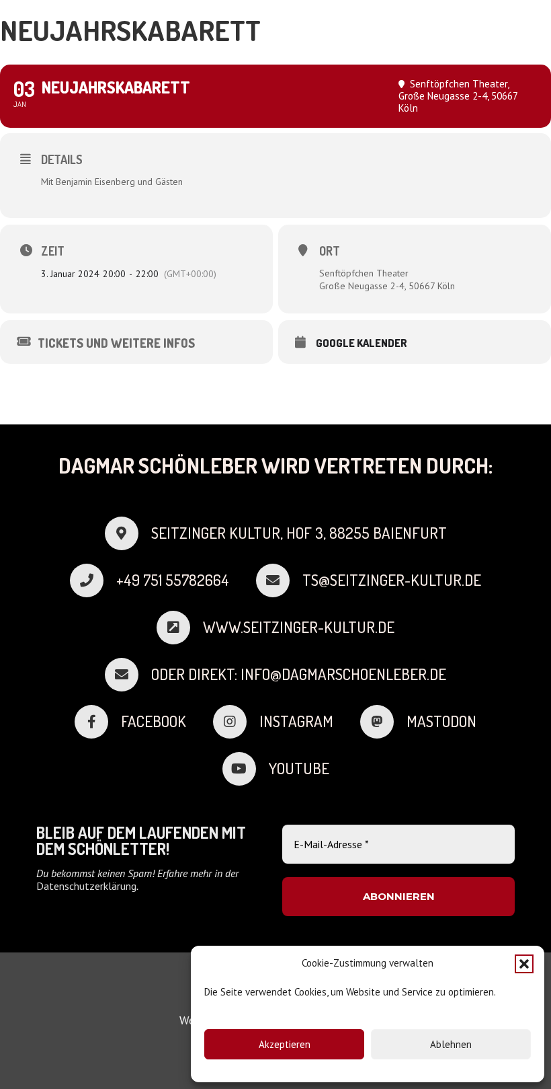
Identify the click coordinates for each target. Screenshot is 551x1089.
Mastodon (441, 721)
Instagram (296, 721)
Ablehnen (451, 1044)
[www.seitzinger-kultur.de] (180, 627)
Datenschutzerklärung (86, 886)
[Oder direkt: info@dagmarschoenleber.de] (128, 674)
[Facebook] (98, 722)
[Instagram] (236, 722)
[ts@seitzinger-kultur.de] (279, 580)
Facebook (153, 721)
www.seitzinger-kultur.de (298, 626)
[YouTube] (245, 769)
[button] (524, 964)
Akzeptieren (284, 1044)
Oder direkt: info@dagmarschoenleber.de (298, 674)
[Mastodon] (383, 722)
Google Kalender (361, 343)
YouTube (299, 768)
